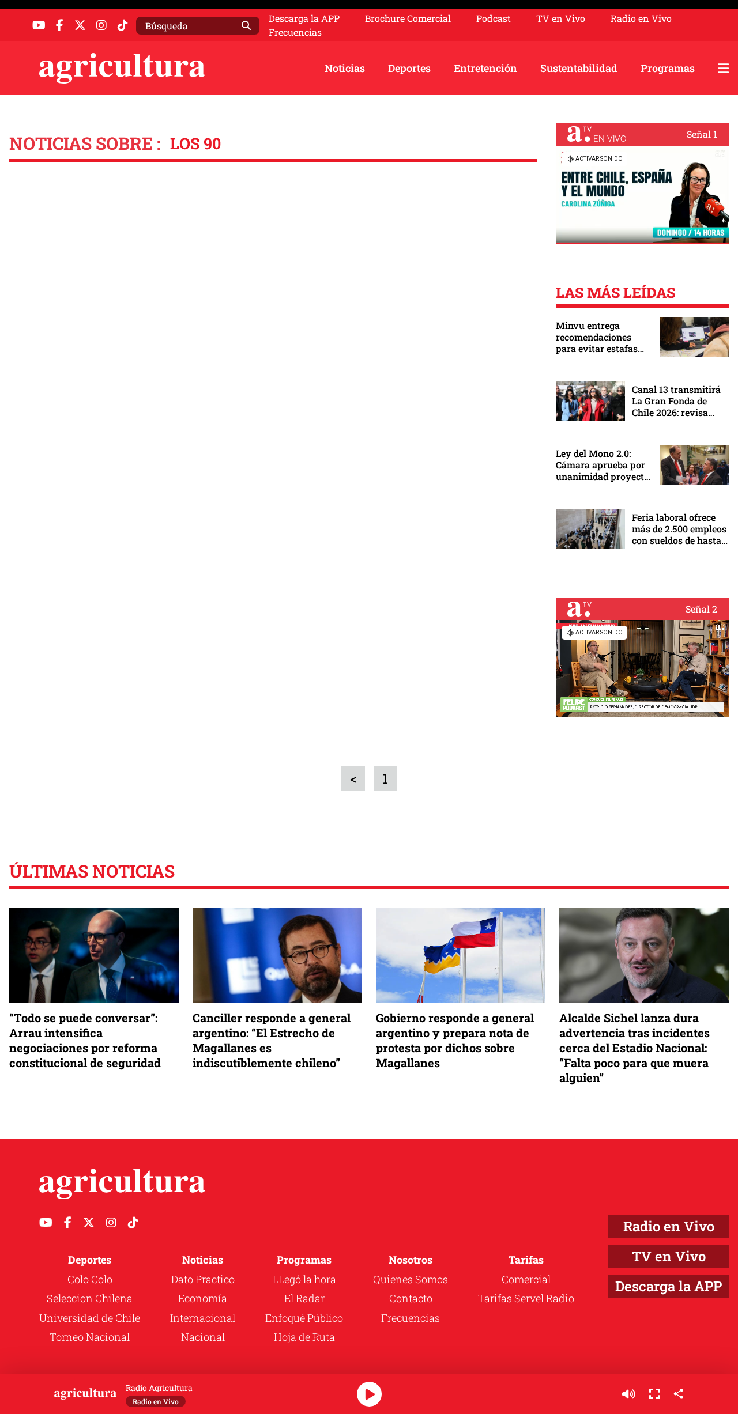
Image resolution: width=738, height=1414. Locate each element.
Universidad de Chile (89, 1318)
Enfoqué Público (304, 1318)
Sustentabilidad (578, 68)
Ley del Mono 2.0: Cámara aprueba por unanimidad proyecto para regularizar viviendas (602, 465)
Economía (202, 1298)
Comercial (526, 1279)
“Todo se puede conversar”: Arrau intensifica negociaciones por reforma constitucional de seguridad (85, 1040)
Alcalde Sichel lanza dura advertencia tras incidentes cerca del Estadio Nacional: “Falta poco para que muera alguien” (634, 1048)
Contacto (410, 1298)
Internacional (202, 1318)
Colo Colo (89, 1279)
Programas (668, 68)
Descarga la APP (304, 18)
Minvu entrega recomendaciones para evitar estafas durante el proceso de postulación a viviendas (602, 337)
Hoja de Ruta (304, 1337)
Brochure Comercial (408, 18)
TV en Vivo (560, 18)
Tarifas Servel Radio (526, 1298)
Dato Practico (203, 1279)
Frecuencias (295, 32)
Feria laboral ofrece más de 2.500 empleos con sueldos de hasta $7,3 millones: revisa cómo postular (679, 529)
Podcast (493, 18)
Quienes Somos (410, 1279)
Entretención (485, 68)
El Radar (304, 1298)
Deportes (409, 68)
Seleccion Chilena (90, 1298)
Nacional (203, 1337)
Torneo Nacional (90, 1337)
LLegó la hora (304, 1279)
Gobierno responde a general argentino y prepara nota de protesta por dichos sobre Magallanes (455, 1040)
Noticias (345, 68)
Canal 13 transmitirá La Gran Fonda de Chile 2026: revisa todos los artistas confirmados (676, 401)
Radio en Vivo (641, 18)
